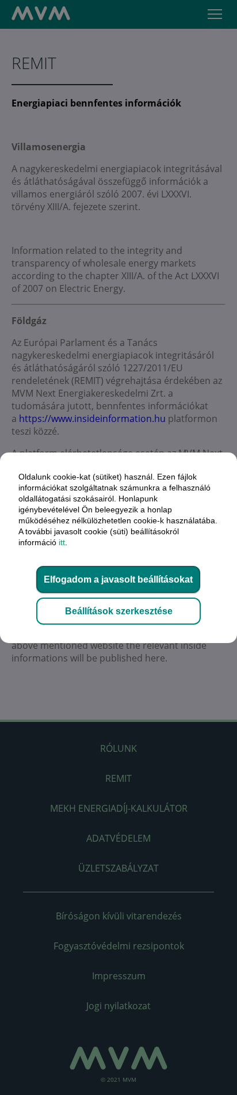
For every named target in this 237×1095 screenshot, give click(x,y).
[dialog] (118, 547)
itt (62, 542)
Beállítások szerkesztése (119, 611)
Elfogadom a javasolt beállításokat (118, 579)
